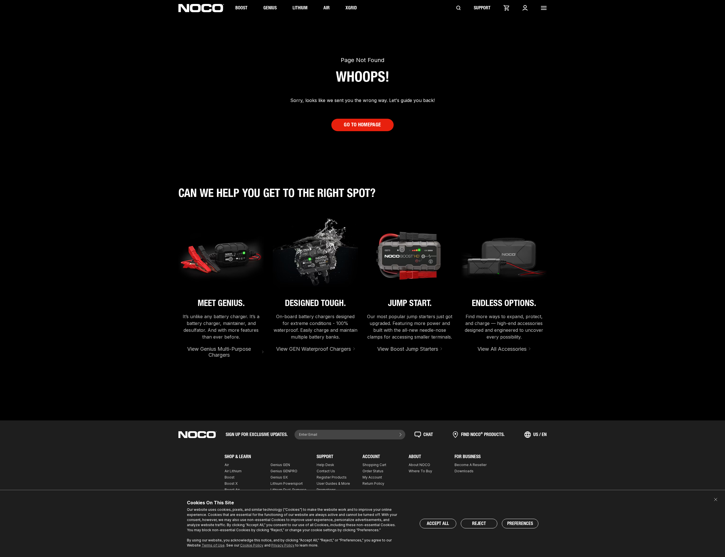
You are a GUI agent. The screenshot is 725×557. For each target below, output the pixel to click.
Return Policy (373, 483)
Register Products (332, 477)
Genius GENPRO (283, 471)
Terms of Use (213, 545)
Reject (479, 523)
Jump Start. (410, 303)
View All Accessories (501, 349)
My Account (372, 477)
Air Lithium (233, 471)
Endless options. (504, 303)
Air (326, 7)
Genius (270, 7)
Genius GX (279, 477)
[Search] (458, 8)
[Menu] (544, 8)
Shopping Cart (374, 465)
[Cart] (506, 8)
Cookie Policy (251, 545)
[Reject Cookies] (715, 499)
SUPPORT (482, 7)
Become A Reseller (471, 465)
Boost (241, 7)
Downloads (464, 471)
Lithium (300, 7)
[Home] (201, 8)
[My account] (525, 8)
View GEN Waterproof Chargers (313, 349)
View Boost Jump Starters (407, 349)
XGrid (351, 7)
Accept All (438, 523)
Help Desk (325, 465)
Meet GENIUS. (221, 303)
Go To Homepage (362, 125)
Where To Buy (420, 471)
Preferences (520, 523)
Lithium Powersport (286, 483)
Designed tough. (315, 303)
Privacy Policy (283, 545)
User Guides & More (333, 483)
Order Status (372, 471)
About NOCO (419, 465)
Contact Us (326, 471)
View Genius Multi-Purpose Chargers (219, 352)
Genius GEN (280, 465)
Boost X (231, 483)
